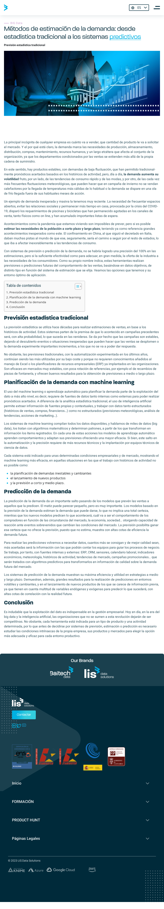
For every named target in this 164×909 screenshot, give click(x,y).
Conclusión (17, 307)
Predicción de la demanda (27, 302)
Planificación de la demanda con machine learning (45, 297)
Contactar (24, 714)
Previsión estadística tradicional (31, 292)
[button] (76, 286)
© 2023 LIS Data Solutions (24, 861)
